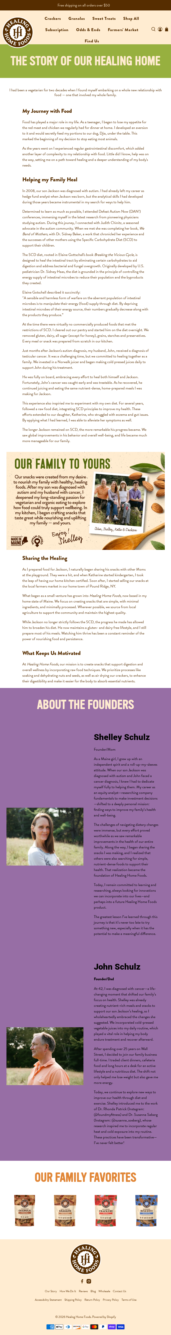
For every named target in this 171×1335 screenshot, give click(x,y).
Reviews (83, 1291)
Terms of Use (129, 1300)
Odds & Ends (88, 30)
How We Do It (68, 1291)
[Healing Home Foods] (17, 28)
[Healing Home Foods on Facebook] (82, 1282)
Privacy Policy (111, 1300)
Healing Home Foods (78, 1317)
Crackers (53, 18)
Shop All (131, 18)
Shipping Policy (73, 1300)
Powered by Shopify (104, 1317)
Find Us (92, 41)
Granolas (76, 18)
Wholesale (104, 1291)
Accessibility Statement (48, 1300)
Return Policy (92, 1300)
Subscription (57, 30)
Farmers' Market (123, 30)
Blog (93, 1291)
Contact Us (119, 1291)
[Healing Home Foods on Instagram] (89, 1282)
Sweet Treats (104, 18)
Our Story (51, 1291)
